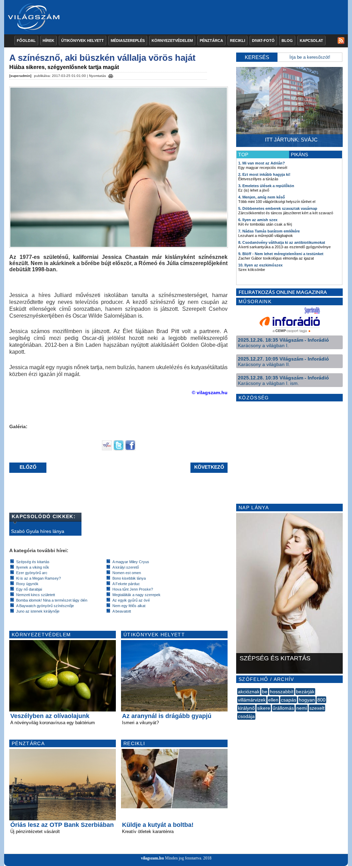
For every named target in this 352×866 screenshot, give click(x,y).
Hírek (48, 40)
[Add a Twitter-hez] (118, 449)
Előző (28, 467)
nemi (301, 708)
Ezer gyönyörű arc (31, 573)
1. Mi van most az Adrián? (261, 163)
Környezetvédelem (172, 40)
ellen (273, 700)
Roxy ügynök (27, 584)
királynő (246, 708)
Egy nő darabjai (29, 589)
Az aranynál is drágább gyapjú (166, 716)
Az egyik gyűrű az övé (131, 600)
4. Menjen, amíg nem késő (261, 197)
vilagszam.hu (152, 858)
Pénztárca (211, 40)
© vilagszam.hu (210, 392)
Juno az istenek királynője (37, 611)
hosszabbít (282, 691)
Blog (287, 40)
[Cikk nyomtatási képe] (111, 75)
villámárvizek (252, 700)
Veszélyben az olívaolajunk (49, 716)
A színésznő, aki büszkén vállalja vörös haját (102, 58)
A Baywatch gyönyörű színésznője (45, 606)
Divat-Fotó (263, 40)
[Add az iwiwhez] (107, 449)
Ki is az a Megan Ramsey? (38, 578)
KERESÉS (257, 57)
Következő (209, 467)
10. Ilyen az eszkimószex (260, 265)
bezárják (305, 691)
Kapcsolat (311, 40)
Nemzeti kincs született (35, 595)
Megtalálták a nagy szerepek (136, 595)
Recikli (237, 40)
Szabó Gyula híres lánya (37, 531)
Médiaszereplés (128, 40)
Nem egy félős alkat (128, 606)
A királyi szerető (125, 567)
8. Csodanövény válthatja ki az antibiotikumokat (281, 242)
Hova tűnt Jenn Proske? (132, 589)
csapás (288, 700)
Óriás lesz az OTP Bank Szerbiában (62, 824)
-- (238, 724)
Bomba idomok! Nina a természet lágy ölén (51, 600)
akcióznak (249, 691)
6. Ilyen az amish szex (257, 220)
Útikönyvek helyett (82, 40)
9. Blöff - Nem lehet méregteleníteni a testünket (280, 254)
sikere (263, 708)
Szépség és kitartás (33, 562)
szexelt (316, 708)
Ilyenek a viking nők (32, 567)
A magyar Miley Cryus (130, 562)
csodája (246, 716)
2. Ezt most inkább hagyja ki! (264, 174)
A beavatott (121, 611)
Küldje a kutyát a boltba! (158, 824)
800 (321, 700)
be (264, 691)
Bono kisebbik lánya (129, 578)
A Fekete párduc (126, 584)
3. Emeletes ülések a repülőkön (266, 186)
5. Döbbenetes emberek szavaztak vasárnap (277, 208)
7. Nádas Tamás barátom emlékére (269, 231)
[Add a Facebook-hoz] (130, 449)
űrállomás (283, 708)
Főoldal (26, 40)
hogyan (307, 700)
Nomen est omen (126, 573)
